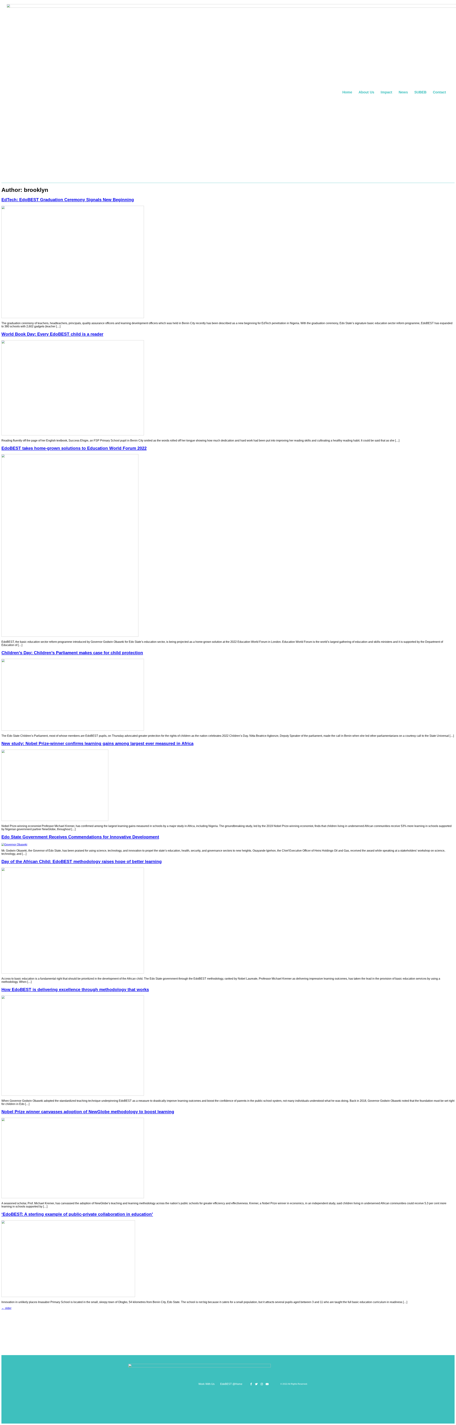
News (403, 92)
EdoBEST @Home (231, 1383)
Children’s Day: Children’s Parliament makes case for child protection (72, 652)
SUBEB (420, 92)
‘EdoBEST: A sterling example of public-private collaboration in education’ (77, 1214)
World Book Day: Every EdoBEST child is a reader (52, 334)
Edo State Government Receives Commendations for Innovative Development (80, 836)
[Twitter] (256, 1384)
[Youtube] (267, 1384)
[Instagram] (261, 1384)
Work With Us (206, 1383)
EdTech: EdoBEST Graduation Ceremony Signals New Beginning (67, 199)
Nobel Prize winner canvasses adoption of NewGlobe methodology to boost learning (87, 1111)
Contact (439, 92)
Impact (386, 92)
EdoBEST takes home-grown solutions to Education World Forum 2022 (74, 448)
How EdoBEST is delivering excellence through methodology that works (75, 989)
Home (347, 92)
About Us (366, 92)
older (6, 1308)
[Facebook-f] (251, 1384)
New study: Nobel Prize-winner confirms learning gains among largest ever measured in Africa (97, 743)
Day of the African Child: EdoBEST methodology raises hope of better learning (81, 861)
